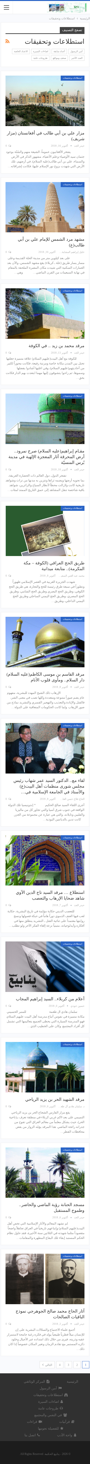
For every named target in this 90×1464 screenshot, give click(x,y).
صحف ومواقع (59, 58)
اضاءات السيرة (40, 51)
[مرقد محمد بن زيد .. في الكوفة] (45, 313)
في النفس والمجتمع (48, 1415)
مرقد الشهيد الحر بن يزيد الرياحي (54, 1099)
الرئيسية (72, 1381)
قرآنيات (64, 1422)
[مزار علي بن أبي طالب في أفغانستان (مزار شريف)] (45, 101)
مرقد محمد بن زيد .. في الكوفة (56, 345)
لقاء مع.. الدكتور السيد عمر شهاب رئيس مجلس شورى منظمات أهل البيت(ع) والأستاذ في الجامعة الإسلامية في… (48, 786)
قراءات (32, 1422)
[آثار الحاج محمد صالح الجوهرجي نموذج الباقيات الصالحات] (45, 1279)
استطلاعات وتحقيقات (72, 78)
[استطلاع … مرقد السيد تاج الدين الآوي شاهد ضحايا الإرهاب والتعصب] (45, 860)
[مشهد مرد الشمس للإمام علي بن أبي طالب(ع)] (45, 207)
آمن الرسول (76, 51)
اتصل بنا (30, 1435)
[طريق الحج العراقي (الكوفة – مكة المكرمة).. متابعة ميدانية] (45, 531)
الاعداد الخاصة (21, 51)
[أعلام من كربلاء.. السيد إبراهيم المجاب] (45, 966)
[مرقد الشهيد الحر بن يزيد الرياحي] (45, 1067)
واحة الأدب (64, 1435)
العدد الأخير (77, 58)
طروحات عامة (40, 58)
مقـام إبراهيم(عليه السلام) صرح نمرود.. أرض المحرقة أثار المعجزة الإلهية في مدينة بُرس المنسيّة (46, 457)
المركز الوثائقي (34, 1381)
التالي (48, 1365)
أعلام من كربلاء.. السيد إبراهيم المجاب (50, 998)
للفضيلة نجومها (48, 1428)
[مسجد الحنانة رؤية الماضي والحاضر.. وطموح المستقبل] (45, 1172)
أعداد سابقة (59, 51)
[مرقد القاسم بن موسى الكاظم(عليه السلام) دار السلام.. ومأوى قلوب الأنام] (45, 642)
